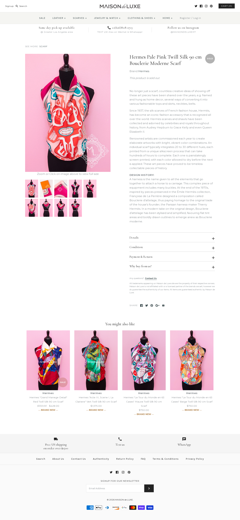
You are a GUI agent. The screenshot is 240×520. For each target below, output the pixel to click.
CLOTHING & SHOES (141, 18)
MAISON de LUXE (124, 499)
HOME (168, 18)
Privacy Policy (195, 458)
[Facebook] (201, 6)
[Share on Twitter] (146, 305)
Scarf (43, 46)
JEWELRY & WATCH (107, 18)
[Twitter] (196, 6)
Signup (9, 6)
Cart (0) (226, 6)
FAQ (143, 458)
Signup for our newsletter (120, 481)
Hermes (143, 71)
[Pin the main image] (151, 305)
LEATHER (59, 18)
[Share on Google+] (157, 305)
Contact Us (151, 278)
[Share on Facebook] (141, 305)
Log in (197, 18)
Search (40, 458)
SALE (42, 18)
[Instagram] (206, 6)
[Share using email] (163, 305)
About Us (58, 458)
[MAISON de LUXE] (120, 5)
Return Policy (125, 458)
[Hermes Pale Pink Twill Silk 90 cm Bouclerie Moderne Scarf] (68, 56)
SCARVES (80, 18)
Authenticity (101, 458)
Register (185, 18)
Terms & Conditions (166, 458)
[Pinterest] (211, 6)
